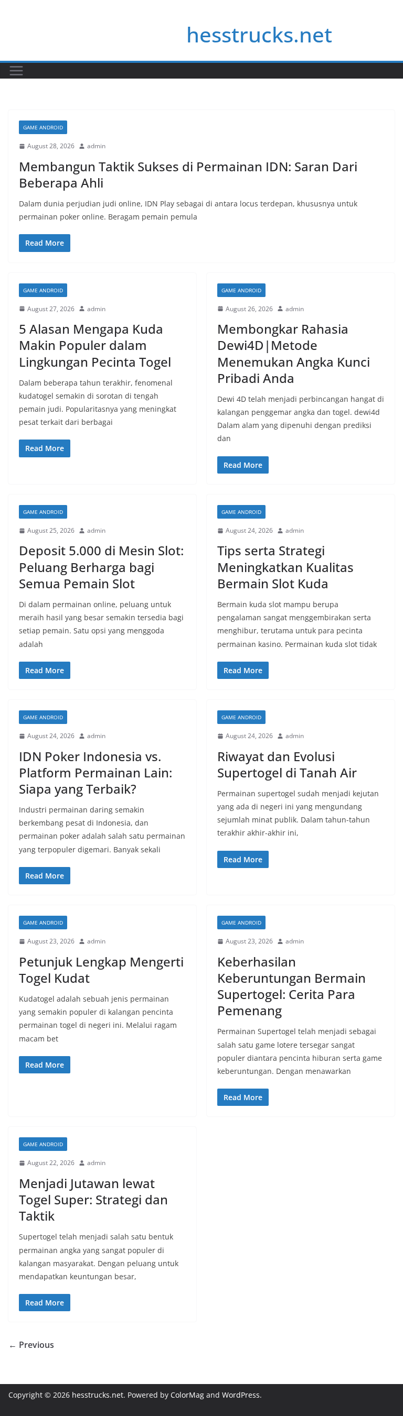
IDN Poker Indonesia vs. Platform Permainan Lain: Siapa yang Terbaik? (95, 772)
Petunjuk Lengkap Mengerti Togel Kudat (101, 969)
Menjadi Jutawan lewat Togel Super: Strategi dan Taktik (93, 1199)
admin (96, 145)
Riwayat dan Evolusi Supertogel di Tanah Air (287, 764)
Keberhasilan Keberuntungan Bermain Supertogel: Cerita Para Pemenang (291, 986)
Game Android (43, 127)
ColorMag (187, 1395)
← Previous (31, 1345)
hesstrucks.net (259, 34)
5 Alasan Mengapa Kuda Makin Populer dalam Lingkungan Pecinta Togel (95, 345)
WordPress (241, 1395)
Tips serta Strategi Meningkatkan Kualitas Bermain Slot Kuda (285, 566)
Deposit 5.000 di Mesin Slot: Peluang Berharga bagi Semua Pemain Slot (101, 566)
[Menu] (16, 71)
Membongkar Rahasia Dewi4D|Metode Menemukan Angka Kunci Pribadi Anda (293, 353)
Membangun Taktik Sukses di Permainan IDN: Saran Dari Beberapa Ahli (188, 174)
